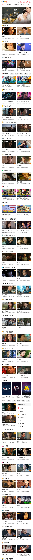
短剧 (22, 5)
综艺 (27, 5)
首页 (3, 5)
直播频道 (16, 5)
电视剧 (9, 5)
